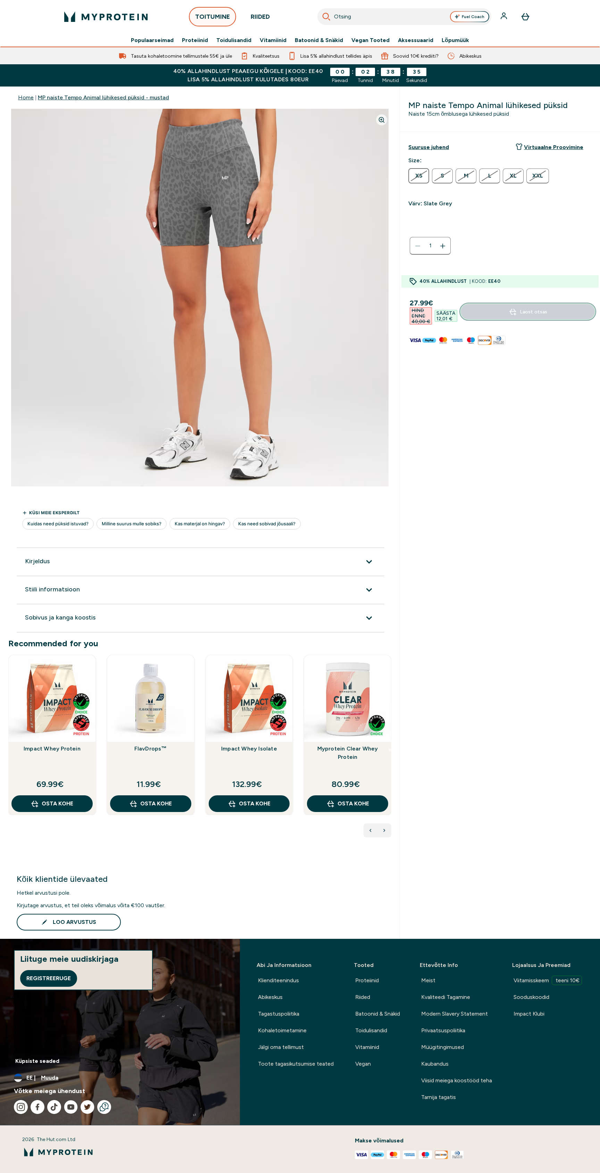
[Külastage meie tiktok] (54, 1107)
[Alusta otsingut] (326, 16)
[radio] (418, 175)
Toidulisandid (233, 40)
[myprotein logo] (106, 16)
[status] (430, 246)
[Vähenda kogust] (417, 246)
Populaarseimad (152, 40)
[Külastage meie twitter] (87, 1107)
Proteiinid (195, 40)
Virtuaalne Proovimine (553, 147)
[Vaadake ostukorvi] (525, 16)
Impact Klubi (529, 1014)
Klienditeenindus (278, 980)
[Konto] (504, 17)
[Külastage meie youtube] (71, 1107)
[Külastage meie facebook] (37, 1107)
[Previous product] (370, 830)
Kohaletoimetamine (282, 1030)
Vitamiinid (273, 40)
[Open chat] (104, 1107)
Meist (428, 980)
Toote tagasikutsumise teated (296, 1064)
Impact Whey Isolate (249, 749)
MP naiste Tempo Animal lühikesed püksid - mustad (103, 97)
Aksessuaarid (415, 40)
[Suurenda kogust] (442, 246)
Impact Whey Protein (52, 749)
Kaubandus (435, 1064)
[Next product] (384, 830)
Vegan (363, 1064)
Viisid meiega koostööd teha (456, 1080)
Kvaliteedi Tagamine (445, 997)
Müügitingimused (442, 1047)
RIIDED (260, 16)
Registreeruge (48, 978)
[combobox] (404, 16)
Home (26, 97)
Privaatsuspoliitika (443, 1030)
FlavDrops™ (150, 749)
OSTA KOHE (57, 803)
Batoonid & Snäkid (319, 40)
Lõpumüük (455, 40)
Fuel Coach (473, 16)
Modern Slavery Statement (454, 1014)
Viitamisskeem (547, 980)
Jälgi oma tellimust (281, 1047)
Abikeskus (270, 997)
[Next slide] (390, 750)
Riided (362, 997)
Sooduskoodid (531, 997)
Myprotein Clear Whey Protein (347, 753)
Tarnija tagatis (438, 1097)
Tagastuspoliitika (278, 1014)
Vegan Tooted (370, 40)
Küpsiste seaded (37, 1061)
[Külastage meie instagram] (21, 1107)
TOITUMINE (212, 16)
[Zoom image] (381, 119)
